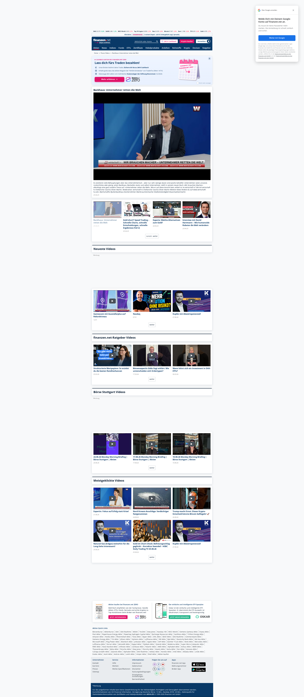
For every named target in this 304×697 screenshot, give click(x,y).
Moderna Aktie (173, 644)
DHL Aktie (157, 637)
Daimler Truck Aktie (175, 642)
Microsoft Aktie (98, 642)
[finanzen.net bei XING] (163, 669)
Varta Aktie (171, 649)
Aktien (96, 48)
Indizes (112, 48)
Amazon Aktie (98, 637)
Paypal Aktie (136, 644)
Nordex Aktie (166, 652)
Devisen (196, 48)
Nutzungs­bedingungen (141, 672)
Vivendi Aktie (161, 644)
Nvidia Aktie (110, 637)
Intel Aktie (177, 652)
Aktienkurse (109, 632)
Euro (179, 31)
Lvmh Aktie (130, 654)
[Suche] (157, 41)
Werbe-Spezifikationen (121, 669)
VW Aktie (162, 639)
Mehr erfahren (108, 79)
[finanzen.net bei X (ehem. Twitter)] (155, 669)
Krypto (187, 48)
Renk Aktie (189, 642)
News (104, 48)
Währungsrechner (179, 666)
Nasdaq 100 (162, 632)
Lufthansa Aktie (151, 639)
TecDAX (142, 632)
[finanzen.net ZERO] (133, 79)
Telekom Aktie (148, 644)
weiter (155, 236)
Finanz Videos (105, 53)
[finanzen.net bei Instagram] (155, 664)
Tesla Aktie (136, 637)
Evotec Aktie (97, 654)
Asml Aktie (108, 654)
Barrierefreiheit (138, 679)
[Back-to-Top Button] (207, 694)
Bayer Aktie (146, 637)
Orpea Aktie (204, 632)
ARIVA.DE (150, 694)
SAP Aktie (161, 642)
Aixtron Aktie (119, 654)
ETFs (129, 48)
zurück (149, 236)
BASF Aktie (167, 637)
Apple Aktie (151, 642)
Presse (95, 669)
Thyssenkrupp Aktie (100, 649)
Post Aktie (96, 634)
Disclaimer (136, 669)
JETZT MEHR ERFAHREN (179, 617)
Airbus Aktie (186, 647)
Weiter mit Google (277, 38)
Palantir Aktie (150, 647)
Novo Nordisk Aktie (109, 647)
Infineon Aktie (124, 647)
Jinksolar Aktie (139, 642)
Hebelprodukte (152, 48)
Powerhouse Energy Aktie (112, 634)
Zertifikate (138, 48)
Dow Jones (151, 632)
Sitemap (96, 672)
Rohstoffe (176, 48)
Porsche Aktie (125, 649)
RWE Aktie (96, 647)
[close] (293, 10)
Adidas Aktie (154, 652)
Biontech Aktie (127, 642)
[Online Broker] (102, 42)
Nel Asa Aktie (200, 639)
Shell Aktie (152, 654)
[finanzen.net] (102, 40)
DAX (94, 31)
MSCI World (121, 31)
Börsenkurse (97, 632)
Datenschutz (137, 666)
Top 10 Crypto (138, 31)
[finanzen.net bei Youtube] (163, 664)
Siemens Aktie (137, 639)
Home (96, 53)
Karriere (96, 666)
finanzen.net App (178, 663)
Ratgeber (206, 48)
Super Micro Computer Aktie (192, 644)
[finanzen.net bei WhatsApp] (157, 673)
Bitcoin (166, 31)
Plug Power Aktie (112, 642)
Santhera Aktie (180, 634)
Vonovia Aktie (191, 649)
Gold (201, 31)
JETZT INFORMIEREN (118, 617)
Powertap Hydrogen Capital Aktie (137, 634)
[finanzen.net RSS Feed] (161, 673)
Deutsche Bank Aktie (185, 639)
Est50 (107, 31)
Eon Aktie (180, 649)
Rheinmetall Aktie (123, 637)
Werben (115, 666)
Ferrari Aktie (111, 644)
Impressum (136, 663)
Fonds (121, 48)
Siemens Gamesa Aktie (188, 632)
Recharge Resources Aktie (162, 634)
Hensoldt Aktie (124, 644)
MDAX (135, 632)
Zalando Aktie (116, 652)
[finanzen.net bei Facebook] (159, 664)
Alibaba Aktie (188, 652)
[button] (169, 41)
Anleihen (166, 48)
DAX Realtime (125, 632)
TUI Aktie (114, 639)
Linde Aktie (199, 652)
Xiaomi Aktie (160, 649)
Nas (153, 31)
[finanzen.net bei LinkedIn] (159, 669)
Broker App (176, 669)
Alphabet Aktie (173, 647)
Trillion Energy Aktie (195, 634)
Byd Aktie (171, 639)
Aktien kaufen (163, 654)
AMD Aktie (162, 647)
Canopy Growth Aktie (101, 652)
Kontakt (96, 663)
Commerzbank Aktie (193, 637)
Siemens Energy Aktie (101, 639)
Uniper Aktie (141, 654)
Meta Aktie (114, 649)
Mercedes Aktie (201, 642)
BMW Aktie (196, 647)
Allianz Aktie (125, 639)
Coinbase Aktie (138, 647)
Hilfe (114, 663)
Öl (191, 31)
